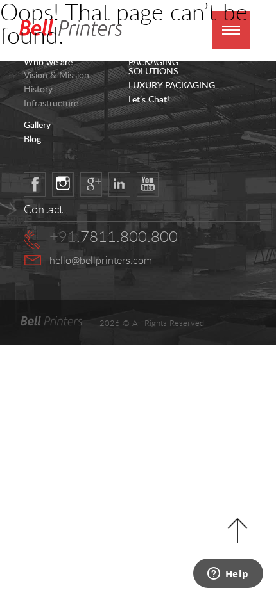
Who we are (48, 62)
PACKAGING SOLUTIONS (153, 66)
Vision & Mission (56, 75)
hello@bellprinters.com (100, 260)
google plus (91, 184)
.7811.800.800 (113, 236)
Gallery (37, 125)
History (38, 89)
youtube (148, 184)
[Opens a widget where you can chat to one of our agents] (228, 575)
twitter (63, 184)
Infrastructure (51, 103)
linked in (119, 184)
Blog (32, 139)
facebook (35, 184)
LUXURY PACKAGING (171, 85)
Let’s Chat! (148, 99)
